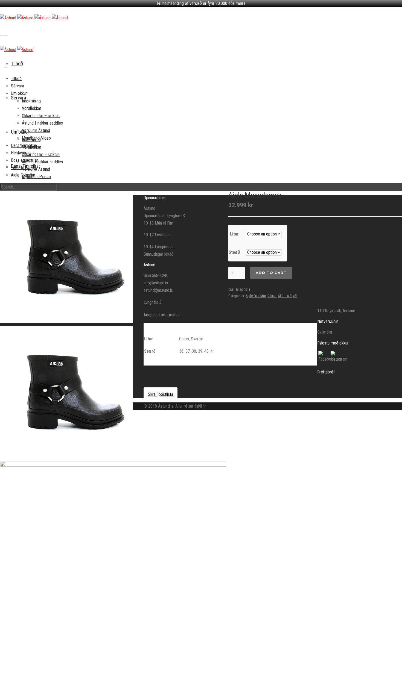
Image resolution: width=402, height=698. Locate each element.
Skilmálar (325, 332)
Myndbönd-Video (36, 176)
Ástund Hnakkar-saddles (42, 161)
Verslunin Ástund (36, 130)
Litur (234, 234)
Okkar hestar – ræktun (41, 154)
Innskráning (31, 101)
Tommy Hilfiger (24, 167)
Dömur (271, 296)
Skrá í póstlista (160, 394)
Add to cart (271, 272)
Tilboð (17, 63)
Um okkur (20, 132)
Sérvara (17, 86)
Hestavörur (20, 152)
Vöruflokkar (31, 108)
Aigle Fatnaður (23, 175)
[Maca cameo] (113, 574)
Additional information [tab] (162, 314)
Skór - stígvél (287, 296)
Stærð (234, 252)
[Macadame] (66, 257)
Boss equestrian (24, 160)
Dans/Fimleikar (23, 145)
